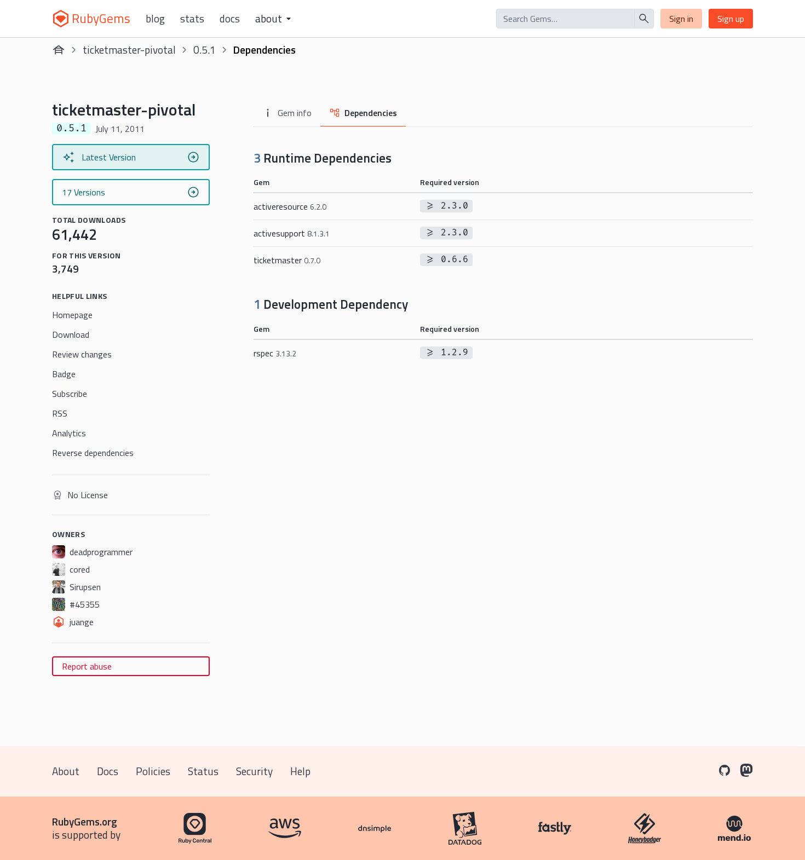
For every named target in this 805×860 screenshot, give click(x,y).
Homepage (72, 314)
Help (300, 771)
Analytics (69, 433)
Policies (153, 771)
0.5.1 (204, 49)
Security (254, 771)
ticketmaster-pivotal (129, 49)
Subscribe (69, 393)
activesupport (292, 233)
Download (70, 334)
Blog (155, 18)
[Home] (58, 50)
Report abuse (87, 666)
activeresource (290, 206)
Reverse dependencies (93, 452)
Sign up (730, 18)
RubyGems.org (84, 821)
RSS (59, 413)
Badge (64, 373)
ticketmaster (287, 260)
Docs (230, 18)
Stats (192, 18)
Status (203, 771)
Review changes (82, 354)
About (65, 771)
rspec (275, 353)
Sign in (681, 18)
